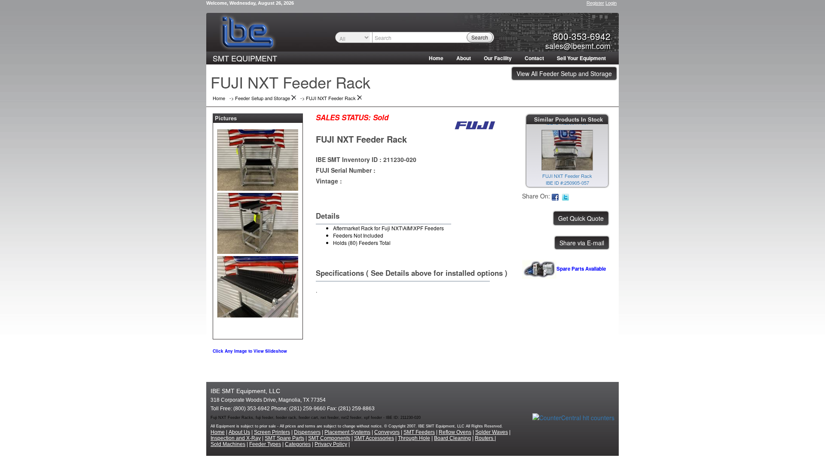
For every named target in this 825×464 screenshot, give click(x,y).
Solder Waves (491, 432)
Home (436, 58)
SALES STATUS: (343, 117)
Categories (298, 444)
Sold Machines (228, 444)
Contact (534, 58)
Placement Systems (347, 432)
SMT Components (329, 438)
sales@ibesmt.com (578, 45)
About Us (239, 432)
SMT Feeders (419, 432)
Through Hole (414, 438)
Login (611, 3)
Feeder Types (265, 444)
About (463, 58)
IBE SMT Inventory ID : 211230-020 (366, 159)
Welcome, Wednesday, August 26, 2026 (250, 3)
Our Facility (498, 58)
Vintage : (329, 181)
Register (595, 3)
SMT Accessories (374, 438)
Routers (485, 438)
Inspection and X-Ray (236, 438)
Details (327, 216)
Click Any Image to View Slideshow (250, 351)
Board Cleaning (452, 438)
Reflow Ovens (455, 432)
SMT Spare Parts (284, 438)
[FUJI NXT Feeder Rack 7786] (257, 158)
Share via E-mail (581, 242)
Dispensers (307, 432)
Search (479, 37)
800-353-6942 (582, 36)
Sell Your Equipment (581, 58)
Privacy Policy (331, 444)
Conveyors (387, 432)
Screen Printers (272, 432)
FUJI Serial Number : (346, 170)
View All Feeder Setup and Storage (564, 73)
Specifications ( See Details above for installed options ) (411, 273)
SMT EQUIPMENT (245, 58)
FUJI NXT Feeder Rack (361, 139)
